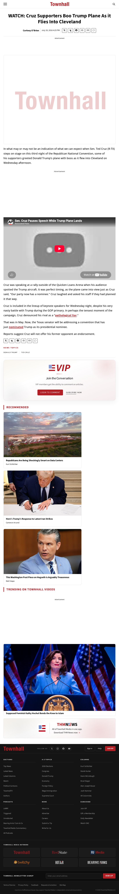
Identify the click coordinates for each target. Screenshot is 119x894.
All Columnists (86, 795)
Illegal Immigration (49, 791)
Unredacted (8, 818)
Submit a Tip (47, 823)
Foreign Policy (47, 786)
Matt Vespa (10, 581)
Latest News (8, 771)
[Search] (114, 4)
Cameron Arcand (12, 522)
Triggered (7, 813)
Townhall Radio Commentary (14, 828)
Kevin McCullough (87, 776)
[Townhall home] (13, 749)
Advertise (45, 813)
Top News (7, 766)
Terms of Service (9, 885)
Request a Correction (49, 885)
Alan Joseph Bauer (88, 786)
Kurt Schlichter (12, 464)
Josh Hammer (86, 791)
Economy (45, 781)
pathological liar (66, 315)
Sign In (89, 748)
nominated (16, 327)
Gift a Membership (88, 813)
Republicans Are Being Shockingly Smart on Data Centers (34, 460)
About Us (45, 808)
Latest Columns (9, 776)
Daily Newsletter (87, 818)
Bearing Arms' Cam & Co (13, 823)
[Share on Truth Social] (70, 30)
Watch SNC (85, 823)
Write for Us (46, 828)
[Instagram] (57, 748)
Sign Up (109, 875)
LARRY (5, 808)
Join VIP (110, 748)
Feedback (34, 885)
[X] (51, 748)
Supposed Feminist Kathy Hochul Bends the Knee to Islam (35, 713)
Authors (6, 795)
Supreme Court (48, 795)
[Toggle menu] (5, 4)
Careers (45, 818)
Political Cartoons (10, 786)
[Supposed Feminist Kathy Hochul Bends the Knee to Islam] (59, 677)
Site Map (62, 885)
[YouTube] (69, 748)
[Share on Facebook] (76, 30)
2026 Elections (47, 766)
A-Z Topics (47, 760)
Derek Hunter (86, 771)
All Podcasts (8, 833)
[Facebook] (63, 748)
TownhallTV (8, 791)
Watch (5, 781)
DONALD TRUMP (10, 352)
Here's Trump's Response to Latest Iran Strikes (29, 518)
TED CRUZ (25, 352)
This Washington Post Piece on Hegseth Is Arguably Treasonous (37, 577)
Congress (45, 771)
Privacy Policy (23, 885)
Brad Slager (85, 781)
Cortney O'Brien (31, 30)
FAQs (100, 748)
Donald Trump (47, 776)
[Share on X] (64, 30)
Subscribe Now (74, 392)
